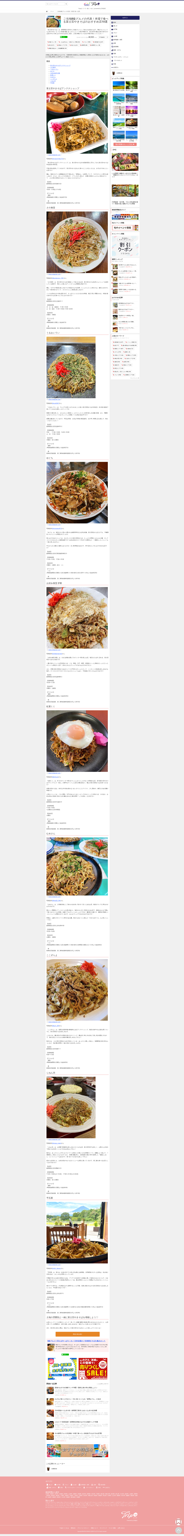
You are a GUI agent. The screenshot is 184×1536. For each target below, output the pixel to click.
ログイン (125, 17)
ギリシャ (125, 1502)
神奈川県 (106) (118, 358)
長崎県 (54, 1497)
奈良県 (85, 1495)
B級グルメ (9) (52, 42)
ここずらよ (53, 79)
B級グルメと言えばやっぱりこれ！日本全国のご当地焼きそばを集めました (76, 1341)
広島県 (109, 1495)
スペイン (53, 1502)
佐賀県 (49, 1497)
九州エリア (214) (130, 358)
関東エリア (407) (118, 348)
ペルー (117, 1505)
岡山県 (104, 1495)
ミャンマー (128, 1504)
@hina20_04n (56, 900)
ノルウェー (131, 1502)
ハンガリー (100, 1502)
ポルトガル (60, 1502)
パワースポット (117, 60)
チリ (135, 1505)
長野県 (136, 1494)
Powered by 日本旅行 (132, 1520)
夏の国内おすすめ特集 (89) (129, 345)
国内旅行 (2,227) (98, 42)
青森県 (52, 1494)
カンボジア (116, 1504)
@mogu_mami (56, 1143)
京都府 (71, 1495)
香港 (79, 1504)
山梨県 (131, 1494)
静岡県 (53, 1495)
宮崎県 (68, 1497)
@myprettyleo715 (57, 159)
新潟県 (113, 1494)
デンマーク (62, 1504)
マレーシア (103, 1504)
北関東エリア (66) (129, 375)
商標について (94, 1528)
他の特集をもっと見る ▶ (125, 144)
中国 (87, 1504)
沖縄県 (78, 1497)
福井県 (126, 1494)
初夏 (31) (116, 365)
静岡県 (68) (84, 45)
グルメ (115, 33)
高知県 (132, 1495)
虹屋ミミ (53, 75)
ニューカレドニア (84, 1505)
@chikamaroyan (57, 653)
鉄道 (114, 64)
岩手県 (56, 1494)
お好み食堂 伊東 (55, 73)
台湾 (75, 1504)
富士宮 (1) (51, 45)
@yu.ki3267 (55, 403)
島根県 (100, 1495)
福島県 (75, 1494)
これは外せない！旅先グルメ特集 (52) (70, 42)
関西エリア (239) (131, 355)
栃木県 (84, 1494)
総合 (114, 22)
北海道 (47, 1494)
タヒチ (92, 1505)
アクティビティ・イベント (120, 57)
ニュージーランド (59, 1507)
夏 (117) (116, 345)
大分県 (63, 1497)
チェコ (94, 1502)
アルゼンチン (123, 1505)
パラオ (77, 1505)
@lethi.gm (55, 777)
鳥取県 (95, 1495)
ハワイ (68, 1505)
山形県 (70, 1494)
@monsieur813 (57, 528)
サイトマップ (103, 1528)
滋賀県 (67, 1495)
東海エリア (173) (62, 45)
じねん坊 (53, 81)
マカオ (83, 1504)
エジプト (72, 1507)
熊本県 (58, 1497)
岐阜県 (48, 1495)
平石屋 (52, 83)
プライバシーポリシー (83, 1528)
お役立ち (115, 67)
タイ (90, 1504)
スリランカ (62, 1505)
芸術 (114, 53)
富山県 (117, 1494)
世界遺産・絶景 (117, 39)
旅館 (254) (117, 361)
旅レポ (115, 26)
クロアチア (118, 1502)
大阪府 (76, 1495)
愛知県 (57, 1495)
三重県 (62, 1495)
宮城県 (61, 1494)
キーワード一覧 (135, 378)
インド (56, 1505)
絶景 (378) (126, 361)
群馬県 (88, 1494)
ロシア (68, 1504)
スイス (71, 1502)
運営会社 (73, 1528)
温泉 (114, 43)
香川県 (123, 1495)
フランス (66, 1502)
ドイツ (81, 1502)
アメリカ (102, 1505)
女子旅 (115, 29)
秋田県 (65, 1494)
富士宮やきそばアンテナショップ (60, 65)
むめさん (53, 77)
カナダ (107, 1505)
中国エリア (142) (118, 355)
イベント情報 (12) (131, 342)
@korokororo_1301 (58, 278)
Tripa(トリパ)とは (64, 1528)
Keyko (120, 317)
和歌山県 (90, 1495)
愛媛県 (127, 1495)
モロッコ (77, 1507)
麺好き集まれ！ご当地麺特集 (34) (58, 48)
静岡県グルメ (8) (95, 45)
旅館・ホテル (117, 50)
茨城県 (79, 1494)
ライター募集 (112, 1528)
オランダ (106, 1502)
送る (63, 37)
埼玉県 (93, 1494)
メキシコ (112, 1505)
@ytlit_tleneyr (56, 1268)
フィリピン (51, 1505)
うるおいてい (54, 69)
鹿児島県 (73, 1497)
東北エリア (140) (118, 368)
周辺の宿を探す (77, 1334)
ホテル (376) (117, 352)
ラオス (122, 1504)
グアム (72, 1505)
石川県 (122, 1494)
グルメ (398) (87, 42)
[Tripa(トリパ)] (92, 5)
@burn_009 (55, 1026)
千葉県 (98, 1494)
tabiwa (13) (130, 348)
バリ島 (96, 1505)
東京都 (102, 1494)
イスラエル (84, 1507)
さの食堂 (53, 67)
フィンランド (54, 1504)
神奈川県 (107, 1494)
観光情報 (115, 46)
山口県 (114, 1495)
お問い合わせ (121, 1528)
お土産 (115, 36)
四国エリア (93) (127, 365)
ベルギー (112, 1502)
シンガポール (96, 1504)
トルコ (67, 1507)
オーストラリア (50, 1507)
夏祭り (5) (127, 352)
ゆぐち (52, 71)
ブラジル (130, 1505)
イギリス (76, 1502)
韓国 (72, 1504)
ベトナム (110, 1504)
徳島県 (118, 1495)
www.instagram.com (54, 155)
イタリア (48, 1502)
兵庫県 (80, 1495)
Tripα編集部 (58, 1406)
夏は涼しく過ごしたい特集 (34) (122, 371)
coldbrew (57, 1395)
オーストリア (88, 1502)
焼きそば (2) (74, 45)
